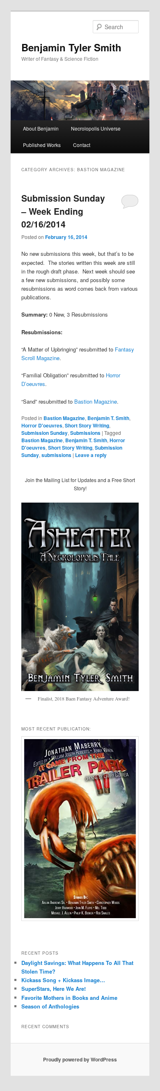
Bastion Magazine (95, 401)
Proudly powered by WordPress (80, 1059)
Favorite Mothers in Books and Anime (69, 997)
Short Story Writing (87, 425)
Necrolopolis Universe (96, 128)
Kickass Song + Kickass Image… (63, 980)
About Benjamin (41, 128)
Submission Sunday (44, 432)
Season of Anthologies (50, 1006)
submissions (56, 455)
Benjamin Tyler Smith (71, 47)
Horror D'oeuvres (41, 425)
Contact (81, 144)
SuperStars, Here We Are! (53, 988)
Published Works (42, 144)
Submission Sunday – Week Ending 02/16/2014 (63, 211)
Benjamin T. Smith (108, 418)
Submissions (85, 432)
